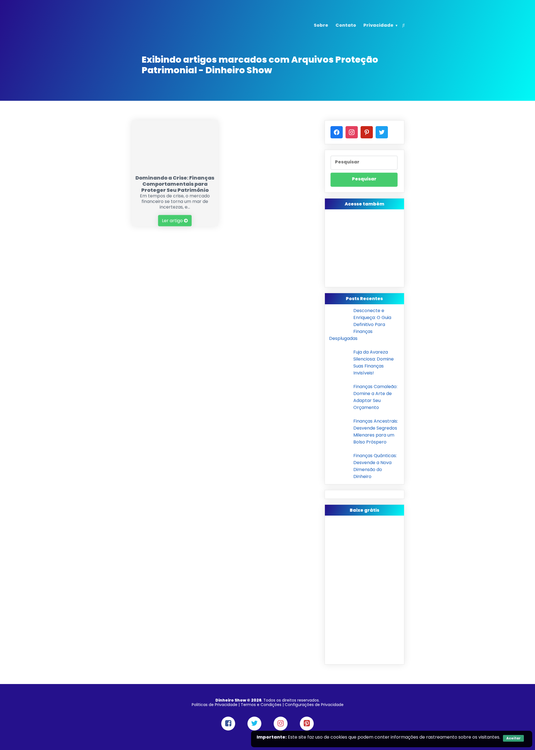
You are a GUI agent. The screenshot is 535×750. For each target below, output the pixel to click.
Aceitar (513, 738)
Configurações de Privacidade (314, 704)
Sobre (321, 25)
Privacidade (378, 25)
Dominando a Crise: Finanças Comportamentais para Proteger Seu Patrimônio (174, 183)
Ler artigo (173, 220)
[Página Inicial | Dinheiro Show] (165, 34)
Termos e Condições (261, 704)
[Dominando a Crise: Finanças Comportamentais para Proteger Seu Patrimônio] (175, 168)
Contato (345, 25)
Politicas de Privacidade (214, 704)
